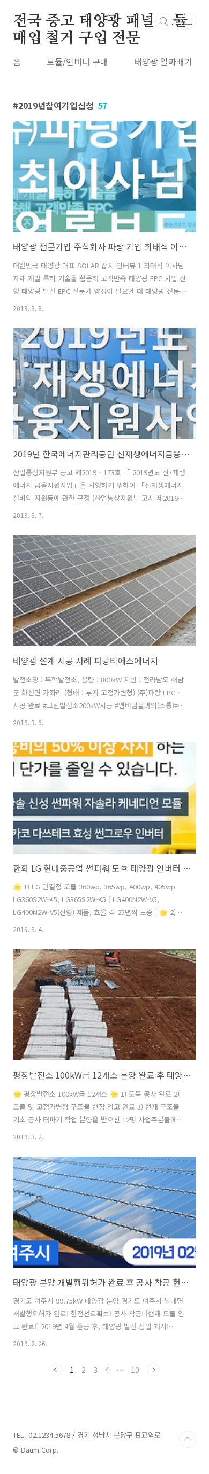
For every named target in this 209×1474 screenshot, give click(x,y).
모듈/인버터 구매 (77, 61)
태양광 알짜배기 (163, 61)
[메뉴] (188, 21)
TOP (187, 1439)
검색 (164, 21)
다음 (153, 1369)
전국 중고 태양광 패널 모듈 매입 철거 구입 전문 (100, 22)
